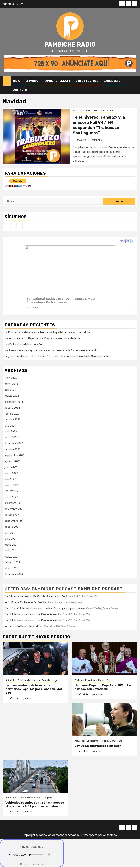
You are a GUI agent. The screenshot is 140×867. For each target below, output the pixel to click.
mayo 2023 (11, 437)
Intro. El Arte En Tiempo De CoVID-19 (27, 602)
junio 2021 (11, 538)
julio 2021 (10, 532)
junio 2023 (11, 431)
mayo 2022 (11, 473)
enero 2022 (11, 497)
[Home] (6, 80)
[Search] (134, 81)
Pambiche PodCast (57, 80)
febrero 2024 (12, 413)
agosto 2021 (12, 526)
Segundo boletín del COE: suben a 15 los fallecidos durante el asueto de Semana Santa (57, 356)
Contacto (19, 89)
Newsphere (90, 835)
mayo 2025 (11, 383)
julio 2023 (10, 425)
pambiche (97, 140)
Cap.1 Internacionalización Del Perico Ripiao (31, 620)
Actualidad (10, 680)
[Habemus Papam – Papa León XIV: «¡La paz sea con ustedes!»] (104, 658)
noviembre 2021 (14, 509)
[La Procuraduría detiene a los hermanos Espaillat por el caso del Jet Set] (35, 658)
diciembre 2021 (14, 503)
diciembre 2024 (14, 401)
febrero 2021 (12, 562)
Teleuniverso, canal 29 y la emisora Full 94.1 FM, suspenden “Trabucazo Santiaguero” (99, 125)
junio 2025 (11, 378)
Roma (110, 680)
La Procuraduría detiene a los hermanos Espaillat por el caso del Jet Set (48, 332)
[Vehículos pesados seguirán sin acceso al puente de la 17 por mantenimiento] (35, 776)
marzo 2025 (12, 395)
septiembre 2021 (15, 521)
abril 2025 (10, 390)
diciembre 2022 (14, 443)
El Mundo (31, 80)
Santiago (110, 110)
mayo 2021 (11, 544)
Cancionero (112, 80)
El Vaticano (91, 680)
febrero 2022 (12, 491)
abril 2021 (10, 550)
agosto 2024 (12, 407)
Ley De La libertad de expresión (23, 344)
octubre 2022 (12, 449)
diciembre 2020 (14, 574)
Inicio (16, 80)
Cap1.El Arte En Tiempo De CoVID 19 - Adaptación (35, 596)
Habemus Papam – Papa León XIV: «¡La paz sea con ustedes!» (42, 338)
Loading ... (37, 846)
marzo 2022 (12, 485)
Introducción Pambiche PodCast (24, 626)
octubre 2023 (12, 419)
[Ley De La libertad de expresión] (104, 719)
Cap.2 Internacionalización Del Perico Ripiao (31, 614)
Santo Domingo (49, 680)
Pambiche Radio (70, 44)
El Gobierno (92, 741)
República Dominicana (93, 110)
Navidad (77, 110)
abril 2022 (10, 479)
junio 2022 (11, 467)
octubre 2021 (12, 514)
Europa (101, 680)
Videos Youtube (87, 80)
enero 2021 (11, 568)
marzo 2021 (12, 556)
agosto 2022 (12, 461)
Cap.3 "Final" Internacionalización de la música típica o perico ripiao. (45, 608)
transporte (47, 797)
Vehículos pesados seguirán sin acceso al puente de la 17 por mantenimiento (51, 350)
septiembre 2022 (15, 455)
